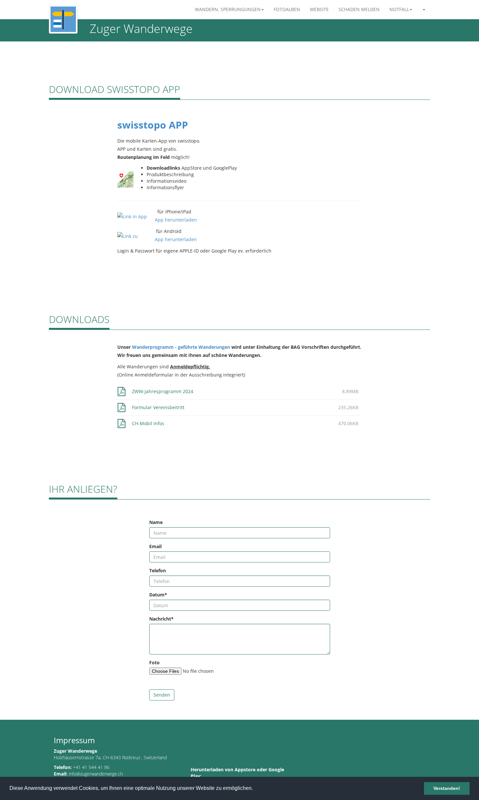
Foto (154, 662)
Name (156, 522)
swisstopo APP (152, 124)
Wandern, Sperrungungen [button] (228, 9)
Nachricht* (161, 619)
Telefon (157, 570)
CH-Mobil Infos (148, 423)
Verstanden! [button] (446, 788)
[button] (423, 9)
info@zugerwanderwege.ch (96, 774)
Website (319, 9)
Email (155, 546)
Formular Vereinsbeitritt (158, 407)
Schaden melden (359, 9)
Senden (161, 695)
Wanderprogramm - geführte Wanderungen (181, 347)
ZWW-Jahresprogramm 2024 (162, 391)
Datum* (158, 595)
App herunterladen (176, 220)
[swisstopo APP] (125, 179)
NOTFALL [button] (399, 9)
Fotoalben (287, 9)
